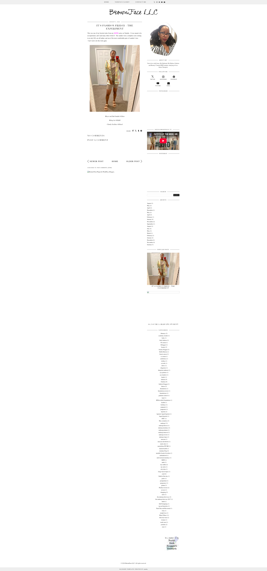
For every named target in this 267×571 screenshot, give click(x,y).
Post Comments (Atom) (104, 167)
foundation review (163, 391)
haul (163, 398)
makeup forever (163, 425)
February (149, 217)
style (163, 494)
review (163, 490)
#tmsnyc (163, 333)
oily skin (163, 469)
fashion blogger (163, 384)
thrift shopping (163, 504)
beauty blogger (163, 349)
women (163, 520)
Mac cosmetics (163, 421)
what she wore (163, 517)
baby (163, 338)
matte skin (163, 444)
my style (163, 467)
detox (163, 365)
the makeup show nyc (163, 497)
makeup (163, 423)
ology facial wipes (163, 471)
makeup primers (163, 430)
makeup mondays (163, 428)
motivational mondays (163, 458)
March (149, 233)
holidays (163, 405)
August (149, 203)
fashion (163, 379)
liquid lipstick (163, 416)
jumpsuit (163, 407)
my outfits (163, 465)
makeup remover (163, 432)
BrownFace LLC (133, 12)
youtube (163, 524)
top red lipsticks (163, 506)
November (150, 222)
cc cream (163, 356)
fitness (163, 386)
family (163, 377)
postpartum (163, 481)
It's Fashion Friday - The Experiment (163, 287)
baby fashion (163, 340)
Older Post (133, 161)
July (148, 229)
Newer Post (97, 161)
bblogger (163, 345)
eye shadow (163, 375)
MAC (163, 418)
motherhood (163, 455)
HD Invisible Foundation (163, 400)
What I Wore (162, 515)
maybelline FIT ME (163, 446)
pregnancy (163, 483)
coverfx (163, 363)
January (149, 219)
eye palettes (163, 372)
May (148, 205)
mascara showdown (163, 441)
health (163, 402)
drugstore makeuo (163, 370)
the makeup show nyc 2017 (163, 499)
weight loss (163, 513)
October (149, 245)
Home (106, 2)
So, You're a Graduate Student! (163, 324)
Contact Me (140, 2)
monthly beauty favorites (163, 453)
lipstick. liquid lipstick (163, 414)
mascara (163, 439)
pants (163, 478)
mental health (163, 448)
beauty (163, 347)
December (150, 210)
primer (163, 485)
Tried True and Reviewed (163, 508)
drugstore (163, 368)
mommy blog (163, 451)
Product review (163, 488)
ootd (163, 474)
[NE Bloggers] (171, 550)
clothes (163, 361)
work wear (163, 522)
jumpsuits (163, 409)
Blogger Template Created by (133, 569)
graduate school (163, 395)
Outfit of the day (163, 476)
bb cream (163, 342)
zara (163, 527)
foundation (163, 389)
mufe (163, 462)
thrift (163, 501)
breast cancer (163, 354)
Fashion (163, 382)
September (150, 224)
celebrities (163, 359)
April (148, 208)
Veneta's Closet (122, 2)
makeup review (163, 435)
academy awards (163, 336)
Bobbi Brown (163, 352)
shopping (163, 492)
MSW (163, 460)
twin (163, 511)
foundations (163, 393)
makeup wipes (163, 437)
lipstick (163, 412)
